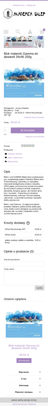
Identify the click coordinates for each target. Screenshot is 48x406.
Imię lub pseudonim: (12, 259)
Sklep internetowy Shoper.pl (24, 404)
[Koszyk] (42, 31)
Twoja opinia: (9, 269)
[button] (6, 31)
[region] (24, 42)
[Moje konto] (30, 31)
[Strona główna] (24, 14)
